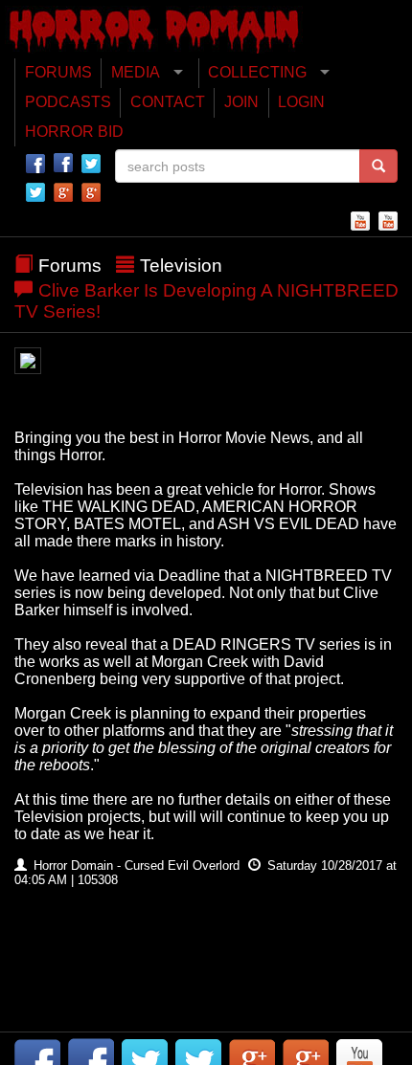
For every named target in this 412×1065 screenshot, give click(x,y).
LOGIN (301, 102)
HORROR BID (74, 131)
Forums (70, 265)
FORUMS (58, 72)
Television (181, 265)
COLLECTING (257, 72)
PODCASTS (68, 102)
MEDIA (135, 72)
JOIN (241, 102)
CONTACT (167, 102)
